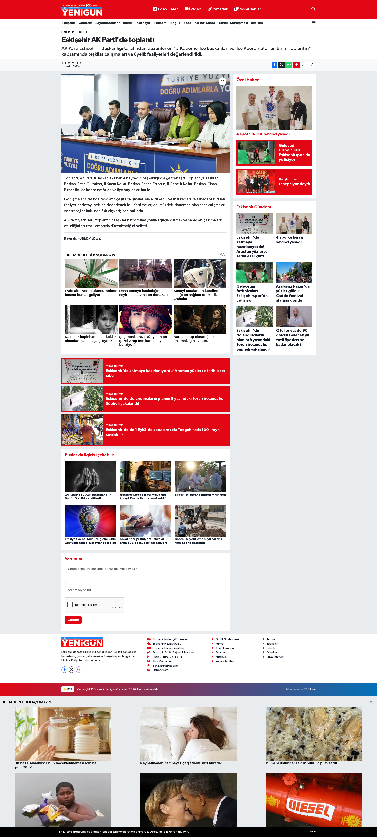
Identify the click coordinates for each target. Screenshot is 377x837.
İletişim (257, 23)
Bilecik (128, 23)
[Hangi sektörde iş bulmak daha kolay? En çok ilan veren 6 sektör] (145, 476)
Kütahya (143, 23)
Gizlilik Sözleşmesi (233, 23)
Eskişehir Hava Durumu (167, 643)
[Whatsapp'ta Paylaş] (288, 65)
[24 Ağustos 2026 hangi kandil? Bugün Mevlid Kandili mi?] (90, 476)
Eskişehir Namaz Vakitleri (168, 648)
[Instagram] (79, 669)
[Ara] (313, 9)
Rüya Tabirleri (275, 656)
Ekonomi (160, 23)
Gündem (85, 23)
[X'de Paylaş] (281, 65)
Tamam (312, 831)
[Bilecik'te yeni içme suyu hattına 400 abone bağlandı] (200, 521)
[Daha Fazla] (296, 65)
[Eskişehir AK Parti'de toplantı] (145, 123)
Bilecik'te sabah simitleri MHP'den (200, 494)
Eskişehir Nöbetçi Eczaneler (170, 639)
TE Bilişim (310, 689)
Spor (187, 23)
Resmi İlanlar (249, 9)
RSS (69, 689)
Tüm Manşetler (162, 661)
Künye (219, 643)
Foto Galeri (168, 9)
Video (196, 9)
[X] (72, 669)
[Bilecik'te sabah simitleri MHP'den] (200, 476)
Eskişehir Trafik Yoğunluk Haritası (173, 652)
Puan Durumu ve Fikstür (167, 656)
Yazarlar (220, 9)
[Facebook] (64, 669)
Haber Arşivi (160, 670)
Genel (83, 32)
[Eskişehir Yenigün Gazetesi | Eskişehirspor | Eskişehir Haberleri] (81, 9)
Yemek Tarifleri (225, 661)
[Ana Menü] (314, 23)
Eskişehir (68, 23)
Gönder (73, 620)
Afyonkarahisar (107, 23)
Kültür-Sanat (205, 23)
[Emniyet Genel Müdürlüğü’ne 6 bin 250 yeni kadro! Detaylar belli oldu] (90, 521)
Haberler (67, 32)
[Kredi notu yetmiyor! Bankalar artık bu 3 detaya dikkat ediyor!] (145, 521)
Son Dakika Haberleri (166, 665)
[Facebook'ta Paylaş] (274, 65)
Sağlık (175, 23)
